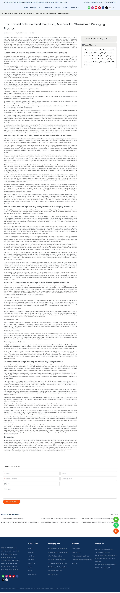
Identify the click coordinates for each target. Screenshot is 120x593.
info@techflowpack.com (94, 2)
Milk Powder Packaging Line (57, 567)
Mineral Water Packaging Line (58, 552)
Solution (31, 559)
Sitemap (67, 588)
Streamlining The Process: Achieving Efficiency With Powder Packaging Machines (14, 518)
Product (31, 552)
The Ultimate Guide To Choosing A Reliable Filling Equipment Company (100, 518)
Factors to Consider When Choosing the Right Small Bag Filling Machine (100, 59)
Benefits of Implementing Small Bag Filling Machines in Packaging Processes (100, 56)
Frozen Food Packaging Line (57, 548)
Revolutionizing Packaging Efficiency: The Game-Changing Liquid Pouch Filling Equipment (100, 522)
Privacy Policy (59, 588)
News (116, 514)
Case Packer (76, 548)
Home (30, 548)
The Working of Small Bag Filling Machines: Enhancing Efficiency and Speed (100, 53)
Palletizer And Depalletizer (80, 556)
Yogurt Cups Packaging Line (57, 563)
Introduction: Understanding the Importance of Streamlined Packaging (100, 50)
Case (112, 514)
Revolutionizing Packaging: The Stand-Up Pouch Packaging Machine (60, 522)
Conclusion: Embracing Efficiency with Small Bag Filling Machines (100, 62)
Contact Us (32, 574)
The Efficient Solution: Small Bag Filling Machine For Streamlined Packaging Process (41, 13)
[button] (79, 7)
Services (31, 556)
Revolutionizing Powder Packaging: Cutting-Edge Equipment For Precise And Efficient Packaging (21, 522)
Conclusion (89, 65)
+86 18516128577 (110, 2)
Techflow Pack (6, 13)
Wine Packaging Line (55, 556)
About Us (31, 563)
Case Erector (76, 552)
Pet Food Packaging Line (56, 559)
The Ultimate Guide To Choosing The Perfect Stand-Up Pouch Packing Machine (60, 518)
